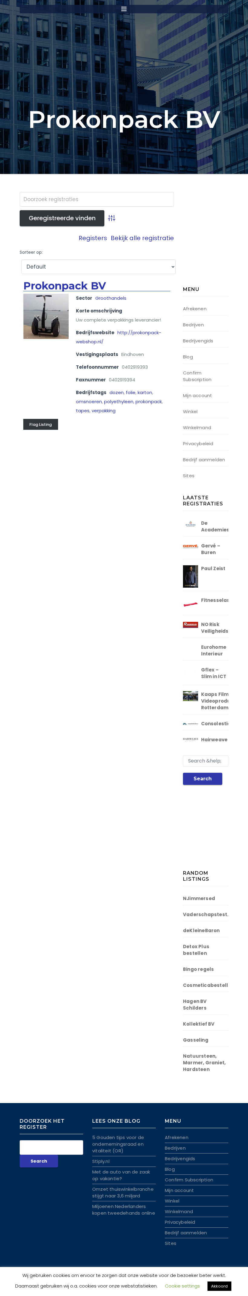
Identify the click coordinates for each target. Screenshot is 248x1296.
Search (203, 779)
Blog (188, 357)
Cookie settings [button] (182, 1286)
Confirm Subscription (197, 376)
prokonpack (148, 401)
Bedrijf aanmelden (204, 459)
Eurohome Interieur (214, 650)
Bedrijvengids (198, 341)
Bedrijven (193, 325)
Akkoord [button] (219, 1286)
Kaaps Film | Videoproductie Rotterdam (220, 701)
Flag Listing (40, 424)
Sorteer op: (31, 252)
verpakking (104, 410)
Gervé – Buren (210, 549)
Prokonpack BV (64, 285)
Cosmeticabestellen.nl (211, 985)
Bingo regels (198, 969)
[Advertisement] (215, 240)
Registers (93, 238)
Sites (188, 475)
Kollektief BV (199, 1024)
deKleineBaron (201, 930)
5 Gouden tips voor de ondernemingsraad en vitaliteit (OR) (118, 1144)
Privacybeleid (198, 443)
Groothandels (110, 298)
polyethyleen (118, 401)
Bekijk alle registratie (142, 238)
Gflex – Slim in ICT (214, 673)
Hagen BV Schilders (195, 1004)
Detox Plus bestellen (196, 949)
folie (130, 392)
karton (145, 392)
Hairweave (214, 739)
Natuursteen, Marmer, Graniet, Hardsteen (204, 1062)
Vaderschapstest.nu (209, 914)
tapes (83, 410)
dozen (116, 392)
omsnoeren (89, 401)
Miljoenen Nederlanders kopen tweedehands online (123, 1209)
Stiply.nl (100, 1161)
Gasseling (195, 1040)
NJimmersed (199, 898)
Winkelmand (197, 427)
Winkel (190, 411)
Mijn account (197, 395)
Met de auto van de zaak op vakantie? (121, 1175)
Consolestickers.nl (224, 723)
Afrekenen (195, 308)
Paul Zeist (213, 568)
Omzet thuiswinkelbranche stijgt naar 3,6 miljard (123, 1192)
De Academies (215, 526)
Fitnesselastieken (223, 600)
